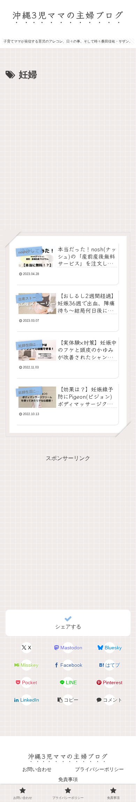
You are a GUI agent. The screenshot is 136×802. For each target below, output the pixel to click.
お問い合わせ (37, 769)
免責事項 (68, 779)
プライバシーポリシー (99, 769)
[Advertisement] (68, 154)
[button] (68, 700)
